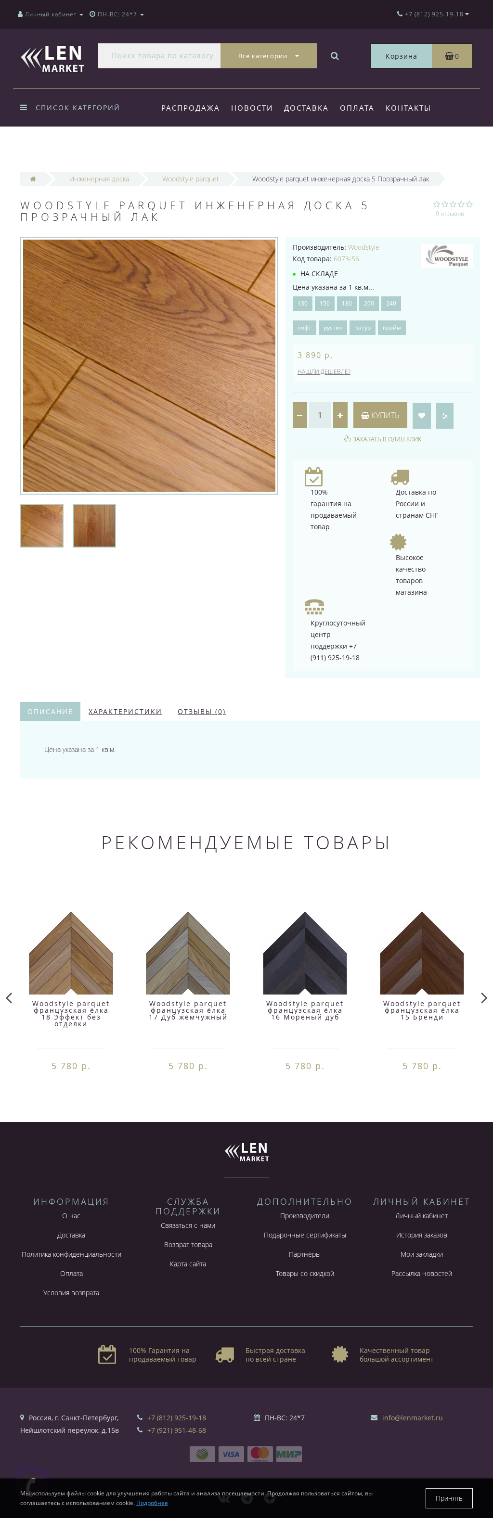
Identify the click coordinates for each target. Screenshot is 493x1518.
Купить (384, 415)
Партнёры (305, 1254)
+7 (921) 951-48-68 (176, 1430)
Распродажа (190, 108)
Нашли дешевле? (324, 372)
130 (303, 303)
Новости (252, 108)
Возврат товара (188, 1244)
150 (325, 303)
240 (391, 303)
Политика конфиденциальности (71, 1254)
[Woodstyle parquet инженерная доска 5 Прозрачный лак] (42, 525)
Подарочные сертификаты (305, 1234)
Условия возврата (71, 1292)
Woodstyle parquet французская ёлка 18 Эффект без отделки (71, 1013)
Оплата (357, 108)
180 (347, 303)
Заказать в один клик (387, 439)
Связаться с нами (188, 1225)
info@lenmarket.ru (412, 1417)
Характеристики (125, 711)
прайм (392, 327)
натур (362, 327)
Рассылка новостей (421, 1273)
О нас (71, 1215)
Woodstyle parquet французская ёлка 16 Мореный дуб (305, 1010)
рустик (333, 327)
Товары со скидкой (305, 1273)
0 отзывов (450, 213)
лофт (304, 327)
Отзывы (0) (202, 711)
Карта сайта (188, 1263)
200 (369, 303)
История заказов (421, 1234)
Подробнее (152, 1503)
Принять (449, 1498)
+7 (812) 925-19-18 (176, 1417)
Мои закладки (422, 1254)
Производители (304, 1215)
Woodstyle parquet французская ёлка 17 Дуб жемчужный (188, 1010)
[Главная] (33, 178)
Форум (177, 147)
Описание (50, 711)
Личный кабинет (421, 1215)
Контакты (408, 108)
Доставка (306, 108)
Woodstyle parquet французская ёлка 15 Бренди (422, 1010)
